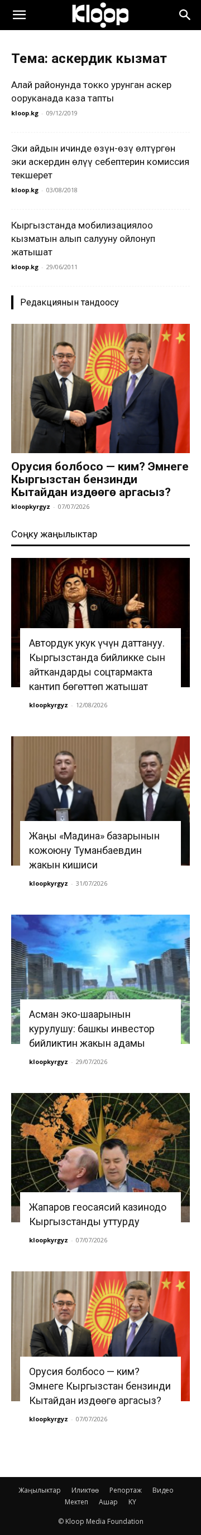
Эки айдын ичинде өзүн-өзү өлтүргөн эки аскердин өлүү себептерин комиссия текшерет (100, 162)
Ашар (108, 1502)
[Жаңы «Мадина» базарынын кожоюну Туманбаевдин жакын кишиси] (100, 801)
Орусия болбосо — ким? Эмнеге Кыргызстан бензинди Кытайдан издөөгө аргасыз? (100, 479)
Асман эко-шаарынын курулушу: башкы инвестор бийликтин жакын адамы (92, 1028)
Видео (163, 1490)
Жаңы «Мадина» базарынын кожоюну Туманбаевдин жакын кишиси (94, 850)
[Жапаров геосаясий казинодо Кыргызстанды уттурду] (100, 1157)
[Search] (185, 15)
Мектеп (76, 1502)
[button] (19, 15)
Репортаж (125, 1490)
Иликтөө (85, 1490)
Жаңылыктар (39, 1490)
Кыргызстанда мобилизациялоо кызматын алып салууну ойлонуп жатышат (83, 239)
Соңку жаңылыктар (54, 534)
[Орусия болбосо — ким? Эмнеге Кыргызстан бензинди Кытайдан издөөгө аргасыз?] (100, 388)
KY (132, 1502)
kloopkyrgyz (30, 506)
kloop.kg (25, 113)
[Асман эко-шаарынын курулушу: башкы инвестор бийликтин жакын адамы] (100, 979)
